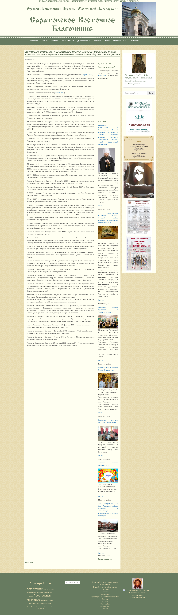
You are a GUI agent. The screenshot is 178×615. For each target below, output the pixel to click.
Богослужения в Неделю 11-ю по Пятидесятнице (108, 369)
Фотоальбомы (119, 40)
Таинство (32, 604)
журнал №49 (88, 75)
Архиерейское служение (39, 586)
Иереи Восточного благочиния (105, 587)
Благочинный (68, 40)
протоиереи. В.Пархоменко (34, 606)
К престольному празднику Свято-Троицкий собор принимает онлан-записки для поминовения (108, 218)
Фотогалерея (105, 606)
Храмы (44, 40)
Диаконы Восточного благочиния (105, 582)
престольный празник (43, 603)
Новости (34, 40)
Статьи (107, 40)
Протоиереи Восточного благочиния (105, 597)
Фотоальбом (105, 604)
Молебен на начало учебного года (108, 464)
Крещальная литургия (40, 593)
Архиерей (54, 40)
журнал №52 (59, 93)
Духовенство (83, 40)
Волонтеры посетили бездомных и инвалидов (108, 421)
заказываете (103, 75)
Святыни (97, 40)
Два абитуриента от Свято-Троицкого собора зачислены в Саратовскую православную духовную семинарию (108, 509)
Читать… (101, 206)
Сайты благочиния (138, 598)
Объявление (105, 594)
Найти (151, 93)
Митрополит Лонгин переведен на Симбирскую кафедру (108, 310)
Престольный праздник (39, 598)
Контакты (134, 40)
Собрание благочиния (47, 601)
